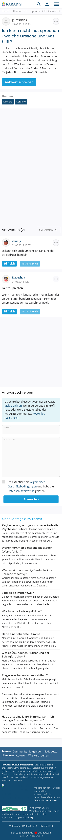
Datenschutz (29, 825)
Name (7, 427)
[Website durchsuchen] (39, 4)
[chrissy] (7, 242)
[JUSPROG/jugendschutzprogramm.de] (14, 808)
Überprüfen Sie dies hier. (46, 800)
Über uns (8, 755)
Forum (5, 11)
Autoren (21, 755)
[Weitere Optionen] (56, 21)
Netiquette (50, 751)
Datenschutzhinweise (21, 491)
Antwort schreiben (19, 82)
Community (20, 751)
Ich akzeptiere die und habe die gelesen (31, 486)
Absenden (31, 499)
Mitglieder (35, 751)
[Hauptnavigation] (56, 4)
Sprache (36, 11)
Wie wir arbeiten (38, 755)
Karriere (7, 101)
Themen (17, 11)
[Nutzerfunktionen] (47, 4)
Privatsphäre (46, 825)
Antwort (9, 439)
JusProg (29, 817)
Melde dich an (13, 405)
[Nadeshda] (7, 279)
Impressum (14, 825)
